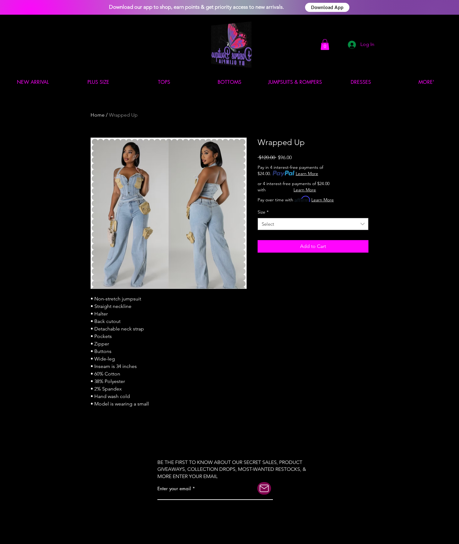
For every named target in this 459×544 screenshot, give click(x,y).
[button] (324, 44)
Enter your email (174, 488)
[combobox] (313, 224)
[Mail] (264, 488)
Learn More (307, 173)
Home (98, 115)
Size (263, 212)
